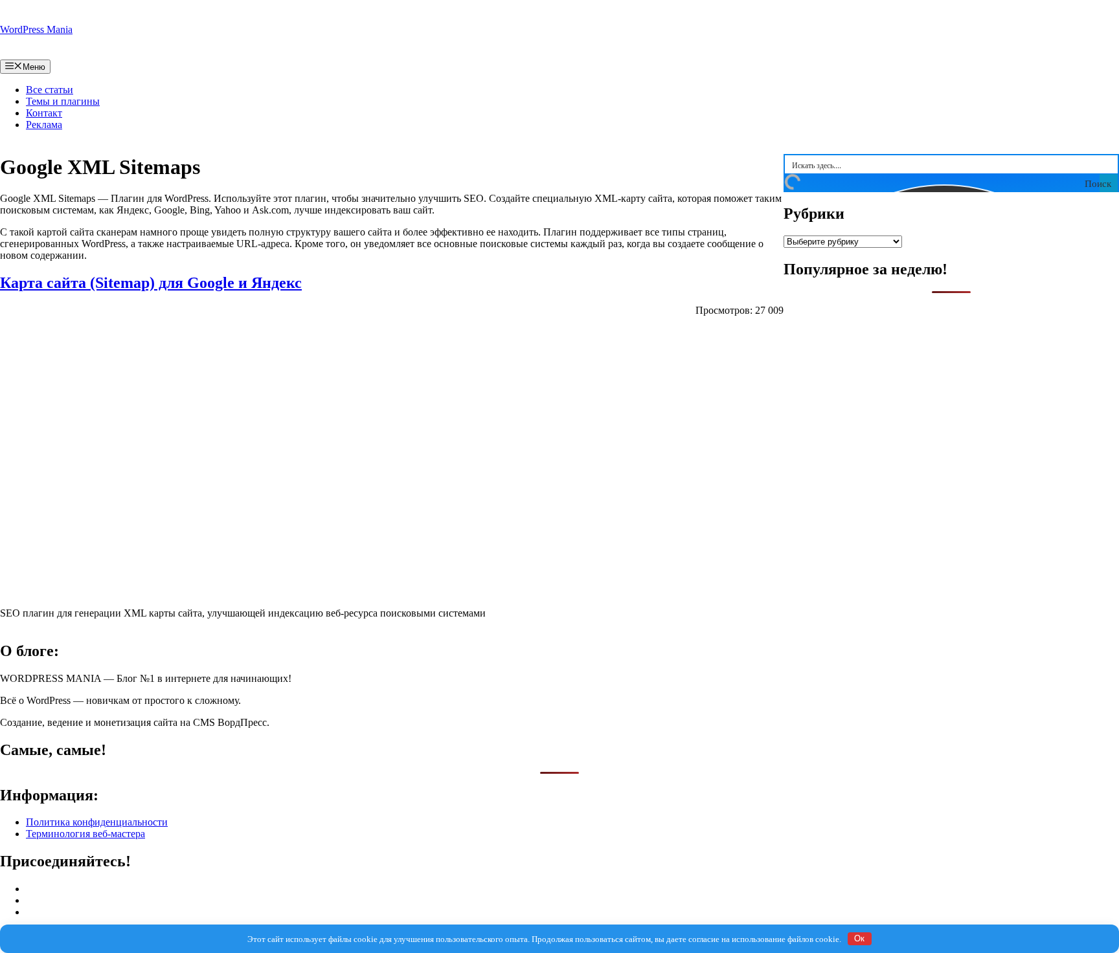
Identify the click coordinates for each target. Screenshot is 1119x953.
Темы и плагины (63, 101)
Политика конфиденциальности (97, 821)
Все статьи (49, 89)
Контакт (44, 112)
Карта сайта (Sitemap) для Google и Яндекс (151, 282)
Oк (859, 938)
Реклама (44, 124)
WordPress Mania (36, 29)
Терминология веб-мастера (85, 833)
